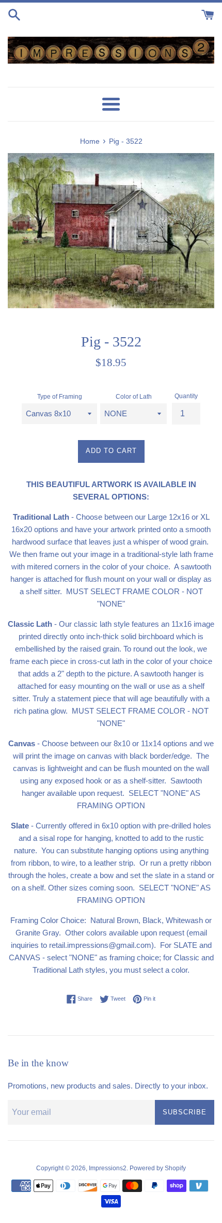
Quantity (186, 396)
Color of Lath (134, 396)
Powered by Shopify (158, 1168)
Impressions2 (107, 1168)
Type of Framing (59, 396)
